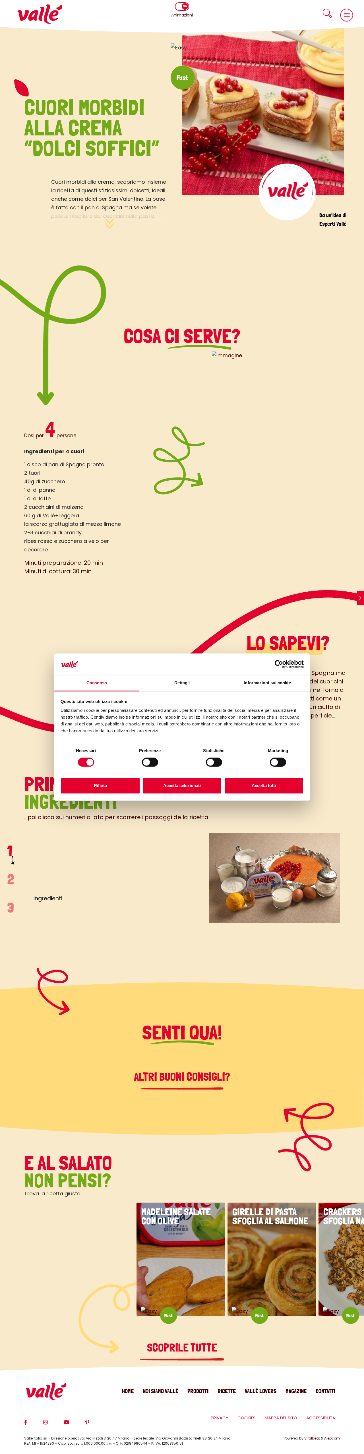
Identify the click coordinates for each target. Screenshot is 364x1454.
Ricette (227, 1391)
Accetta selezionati (182, 785)
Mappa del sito (281, 1418)
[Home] (40, 14)
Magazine (296, 1391)
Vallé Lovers (260, 1391)
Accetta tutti (264, 785)
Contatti (325, 1391)
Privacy (219, 1418)
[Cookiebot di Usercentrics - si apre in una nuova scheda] (279, 664)
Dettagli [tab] (182, 683)
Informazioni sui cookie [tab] (267, 683)
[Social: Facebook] (33, 1424)
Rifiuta (100, 785)
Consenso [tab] (96, 683)
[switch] (150, 762)
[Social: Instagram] (53, 1424)
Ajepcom (332, 1438)
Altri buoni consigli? (182, 1076)
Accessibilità (320, 1418)
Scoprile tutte (182, 1347)
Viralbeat (312, 1438)
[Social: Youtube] (74, 1424)
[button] (327, 13)
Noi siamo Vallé (160, 1391)
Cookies (246, 1418)
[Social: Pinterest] (95, 1424)
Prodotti (197, 1391)
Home (128, 1391)
